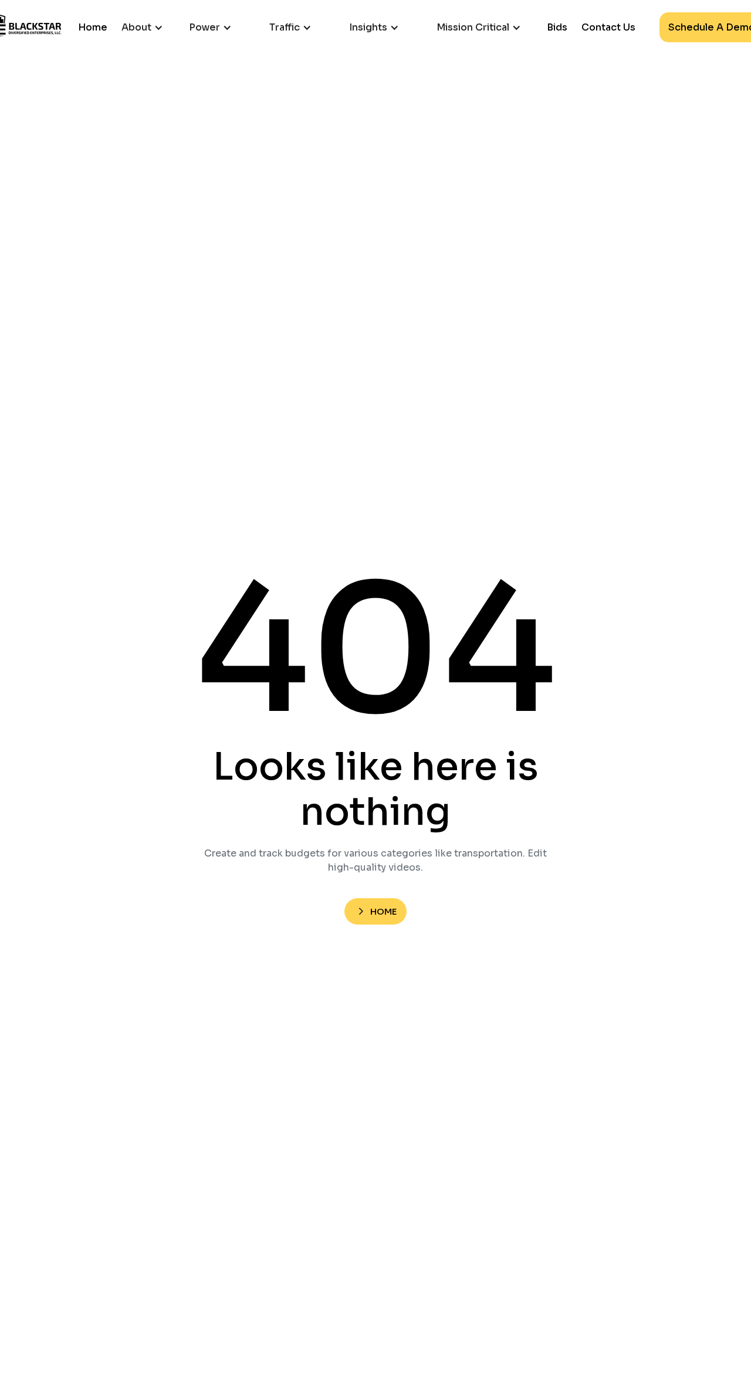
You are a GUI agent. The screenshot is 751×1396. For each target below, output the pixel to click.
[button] (148, 27)
